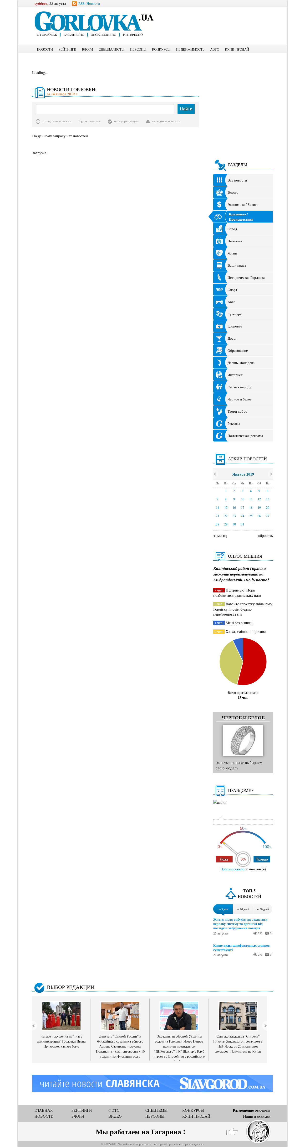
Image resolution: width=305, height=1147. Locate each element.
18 (251, 507)
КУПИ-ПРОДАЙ (237, 49)
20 (267, 507)
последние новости (56, 121)
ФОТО (114, 1110)
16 (234, 507)
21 (217, 516)
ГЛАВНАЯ (44, 1110)
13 (267, 499)
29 (226, 524)
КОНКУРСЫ (161, 49)
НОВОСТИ (45, 49)
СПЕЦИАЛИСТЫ (111, 49)
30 (234, 524)
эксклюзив (92, 121)
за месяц (220, 535)
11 (251, 499)
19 (259, 507)
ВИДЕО (115, 1116)
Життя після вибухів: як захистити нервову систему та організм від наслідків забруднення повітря (240, 923)
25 (251, 516)
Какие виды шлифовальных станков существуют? (241, 947)
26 (259, 516)
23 (234, 516)
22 (226, 516)
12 (259, 499)
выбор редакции (126, 121)
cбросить (265, 535)
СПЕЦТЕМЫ (156, 1110)
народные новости (166, 121)
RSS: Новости (89, 3)
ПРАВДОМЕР (241, 790)
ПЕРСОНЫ (138, 49)
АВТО (214, 49)
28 (217, 524)
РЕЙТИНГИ (67, 49)
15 (226, 507)
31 (242, 524)
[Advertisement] (221, 18)
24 (242, 516)
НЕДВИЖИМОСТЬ (190, 49)
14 (217, 507)
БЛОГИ (87, 49)
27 (267, 516)
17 (242, 507)
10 (242, 499)
